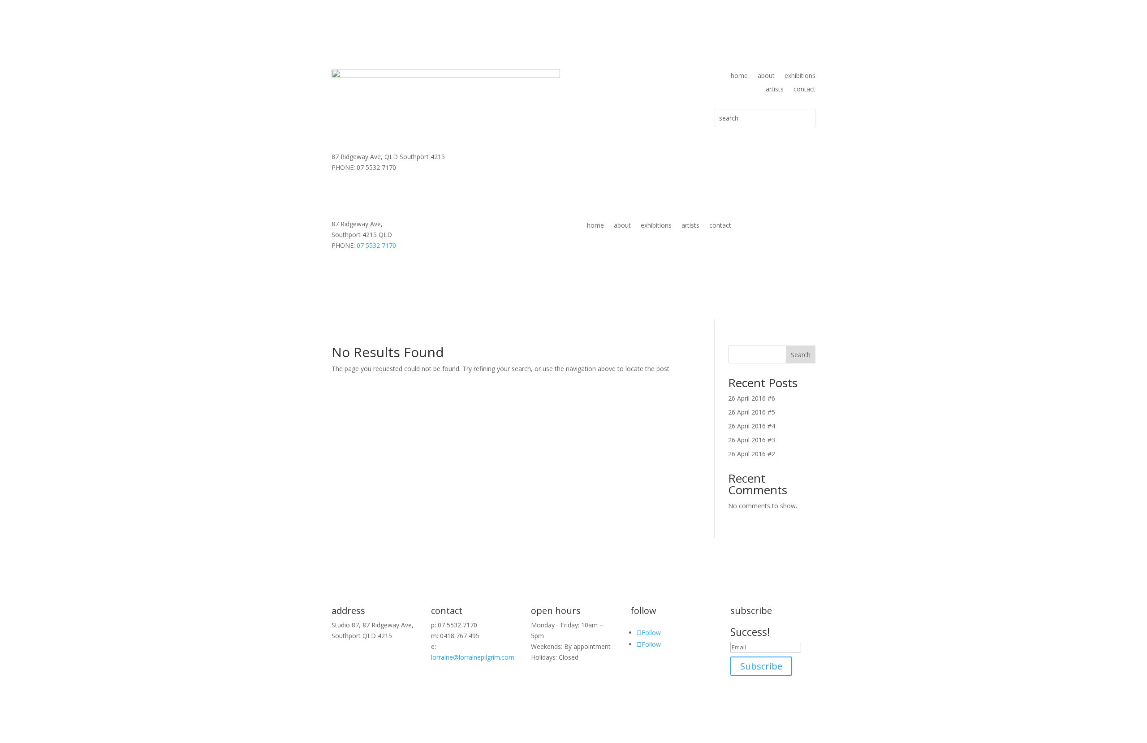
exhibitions (800, 76)
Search (801, 354)
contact (804, 89)
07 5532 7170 (376, 245)
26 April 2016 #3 (751, 440)
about (766, 76)
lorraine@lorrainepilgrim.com (472, 657)
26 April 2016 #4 (751, 426)
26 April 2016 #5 (751, 412)
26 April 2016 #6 (751, 398)
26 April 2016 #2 (751, 453)
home (739, 76)
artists (775, 89)
